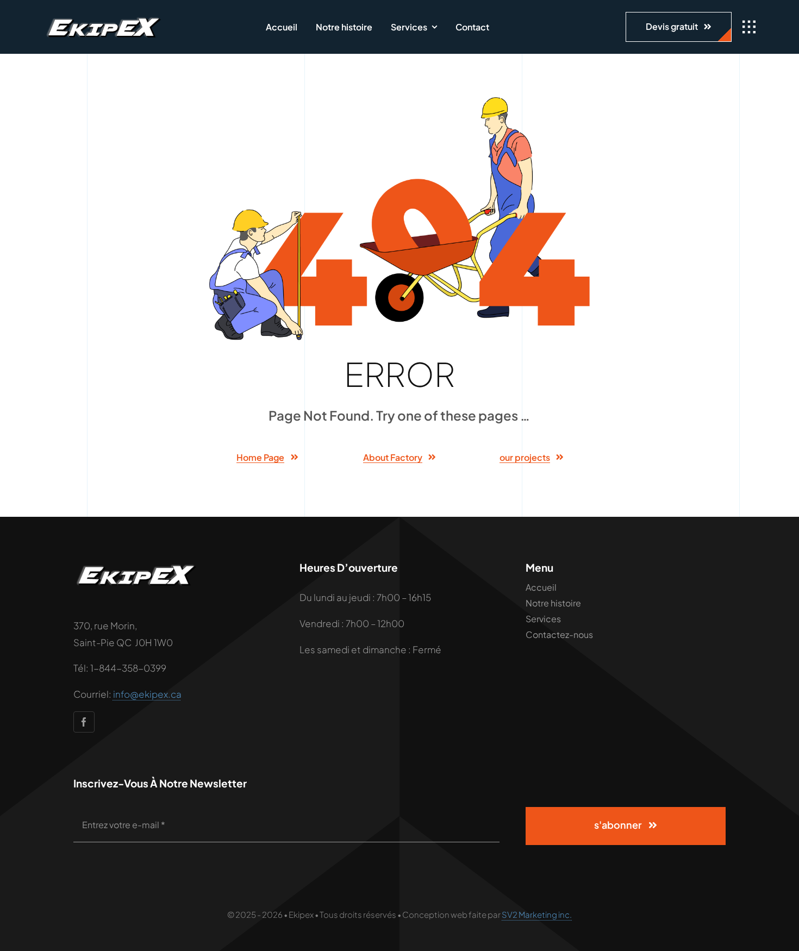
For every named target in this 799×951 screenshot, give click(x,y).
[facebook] (84, 722)
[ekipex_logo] (103, 17)
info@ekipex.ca (147, 694)
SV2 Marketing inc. (537, 914)
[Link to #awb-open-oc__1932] (749, 27)
